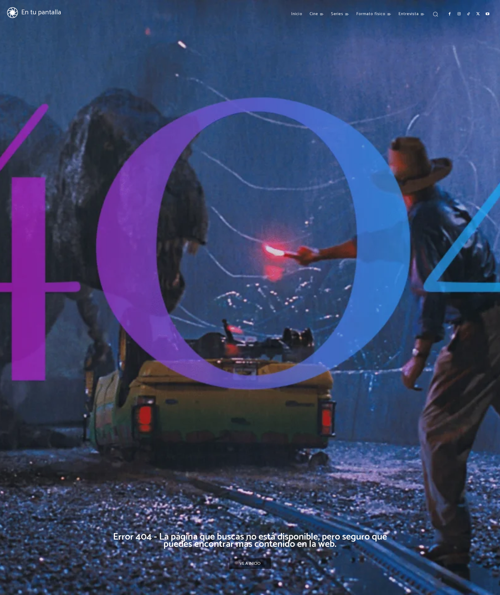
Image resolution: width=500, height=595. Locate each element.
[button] (435, 14)
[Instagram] (459, 14)
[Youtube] (487, 14)
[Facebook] (449, 14)
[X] (478, 14)
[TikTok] (468, 14)
